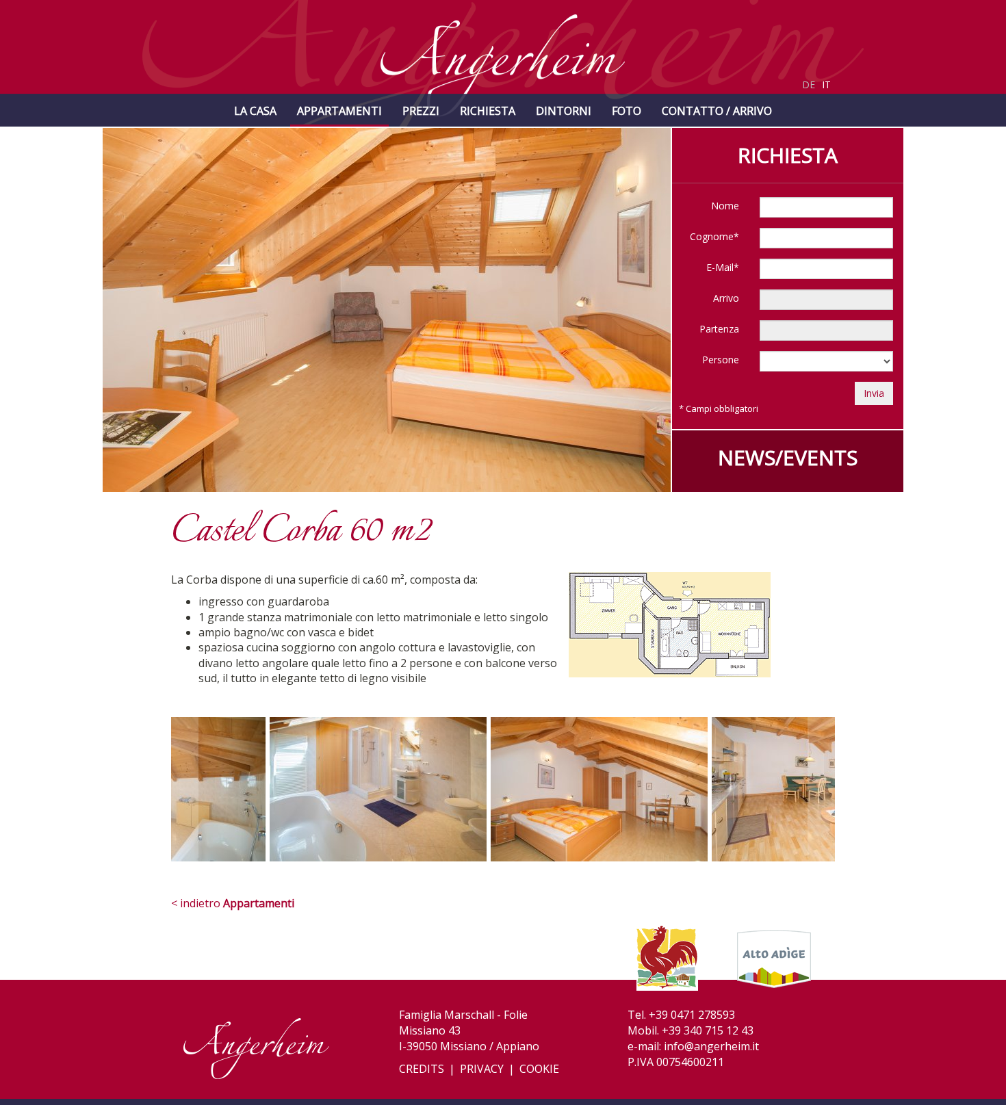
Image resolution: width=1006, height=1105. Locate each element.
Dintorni (563, 110)
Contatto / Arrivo (717, 110)
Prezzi (420, 110)
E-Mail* (722, 267)
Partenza (719, 328)
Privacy (482, 1068)
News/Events (787, 457)
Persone (720, 359)
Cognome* (714, 236)
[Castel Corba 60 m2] (328, 796)
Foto (626, 110)
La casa (255, 110)
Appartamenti (339, 110)
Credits (421, 1068)
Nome (725, 205)
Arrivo (726, 297)
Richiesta (487, 110)
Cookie (539, 1068)
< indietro (232, 903)
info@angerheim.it (711, 1046)
